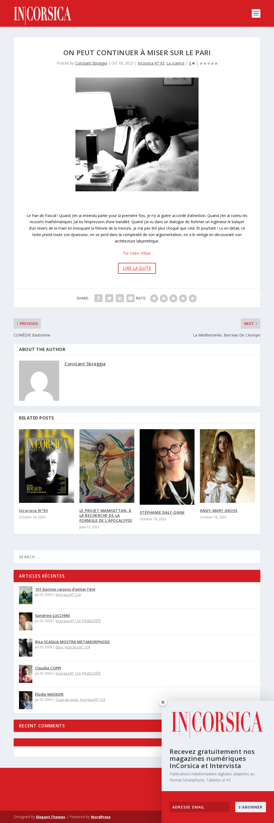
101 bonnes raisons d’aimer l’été (65, 589)
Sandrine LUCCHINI (52, 615)
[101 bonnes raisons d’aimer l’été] (25, 595)
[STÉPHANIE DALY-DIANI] (167, 467)
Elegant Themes (50, 816)
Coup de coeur (67, 699)
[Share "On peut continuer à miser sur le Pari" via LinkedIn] (120, 298)
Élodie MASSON (49, 694)
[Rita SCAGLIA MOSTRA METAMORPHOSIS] (25, 648)
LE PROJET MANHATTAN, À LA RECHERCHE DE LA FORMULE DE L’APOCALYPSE (105, 515)
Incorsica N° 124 (68, 594)
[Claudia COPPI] (25, 674)
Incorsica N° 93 (151, 63)
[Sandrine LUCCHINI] (25, 621)
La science (175, 63)
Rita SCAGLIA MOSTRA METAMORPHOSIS (72, 641)
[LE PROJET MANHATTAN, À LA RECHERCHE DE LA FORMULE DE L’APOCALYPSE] (106, 466)
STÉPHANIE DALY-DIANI (162, 512)
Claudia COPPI (48, 668)
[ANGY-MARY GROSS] (227, 466)
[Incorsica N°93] (46, 466)
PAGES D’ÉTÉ (91, 621)
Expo (59, 647)
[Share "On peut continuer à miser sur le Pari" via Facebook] (98, 298)
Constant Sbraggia (91, 63)
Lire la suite (137, 268)
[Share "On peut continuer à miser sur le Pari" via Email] (130, 298)
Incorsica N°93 (33, 510)
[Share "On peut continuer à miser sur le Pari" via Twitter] (109, 298)
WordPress (101, 816)
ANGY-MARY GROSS (219, 510)
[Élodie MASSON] (25, 700)
